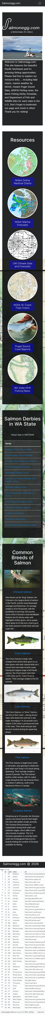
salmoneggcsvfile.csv (9, 1012)
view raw (41, 1012)
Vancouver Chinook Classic (18, 507)
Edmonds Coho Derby (16, 519)
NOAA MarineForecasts (22, 223)
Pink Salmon (22, 757)
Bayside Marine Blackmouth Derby (21, 525)
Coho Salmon (22, 706)
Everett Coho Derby (15, 513)
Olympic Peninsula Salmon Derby (21, 461)
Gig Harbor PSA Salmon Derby (19, 501)
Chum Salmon (22, 653)
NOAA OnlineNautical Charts (22, 182)
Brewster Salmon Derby (16, 487)
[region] (22, 939)
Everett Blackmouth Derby (18, 467)
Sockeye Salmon (22, 810)
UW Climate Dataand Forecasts (22, 265)
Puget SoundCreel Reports (22, 348)
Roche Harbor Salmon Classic (19, 455)
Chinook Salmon (22, 592)
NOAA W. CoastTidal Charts (22, 306)
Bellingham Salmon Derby (17, 472)
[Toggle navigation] (39, 3)
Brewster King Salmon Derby (19, 449)
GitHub (31, 1012)
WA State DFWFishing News (22, 389)
